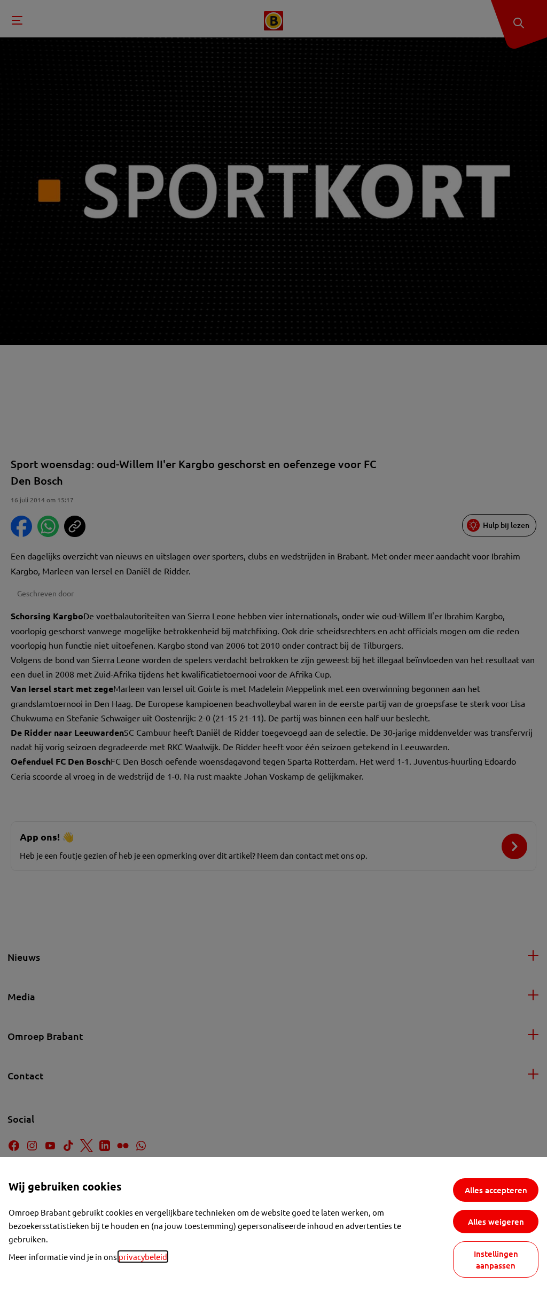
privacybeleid (143, 1256)
